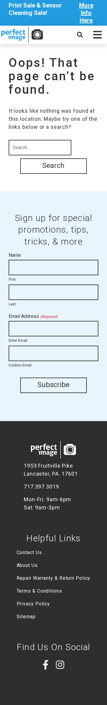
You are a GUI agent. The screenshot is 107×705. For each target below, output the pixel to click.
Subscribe (53, 385)
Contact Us (29, 552)
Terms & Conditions (39, 591)
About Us (27, 565)
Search (53, 165)
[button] (97, 35)
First (12, 279)
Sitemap (26, 616)
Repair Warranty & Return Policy (54, 578)
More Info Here (86, 13)
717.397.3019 (41, 486)
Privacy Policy (33, 604)
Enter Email (18, 340)
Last (12, 304)
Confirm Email (20, 365)
